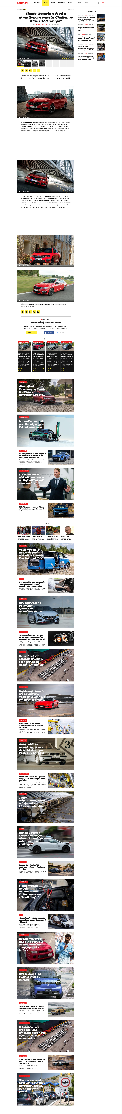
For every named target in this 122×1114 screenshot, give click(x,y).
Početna (19, 9)
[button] (102, 3)
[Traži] (94, 3)
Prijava (49, 332)
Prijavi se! (32, 333)
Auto (24, 9)
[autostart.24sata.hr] (22, 3)
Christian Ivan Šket (41, 24)
